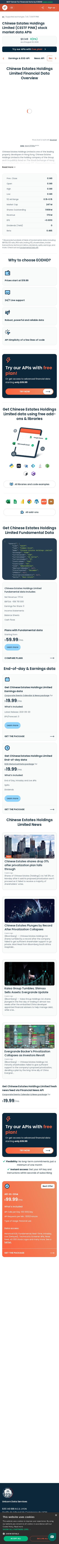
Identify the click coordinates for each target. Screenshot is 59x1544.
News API (39, 58)
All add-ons (32, 512)
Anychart (53, 140)
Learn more (48, 2)
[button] (29, 1529)
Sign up (51, 7)
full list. (8, 1242)
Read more (18, 1526)
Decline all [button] (42, 1538)
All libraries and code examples (31, 484)
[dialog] (29, 1528)
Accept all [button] (16, 1538)
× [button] (56, 1515)
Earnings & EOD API (19, 58)
